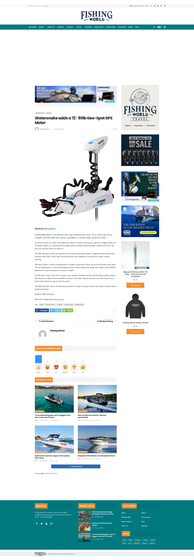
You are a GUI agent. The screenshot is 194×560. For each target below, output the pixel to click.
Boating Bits (40, 113)
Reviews (144, 526)
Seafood (144, 543)
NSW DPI (136, 543)
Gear (143, 522)
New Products (127, 522)
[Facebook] (151, 6)
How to (143, 513)
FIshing (59, 305)
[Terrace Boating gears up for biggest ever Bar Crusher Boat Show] (54, 399)
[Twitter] (154, 6)
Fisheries (138, 540)
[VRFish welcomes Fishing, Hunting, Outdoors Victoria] (84, 515)
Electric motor (50, 305)
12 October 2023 (58, 129)
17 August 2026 (98, 528)
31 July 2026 (96, 420)
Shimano (152, 543)
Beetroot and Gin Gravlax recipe (102, 524)
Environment (145, 517)
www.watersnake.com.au (54, 299)
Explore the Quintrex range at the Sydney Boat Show (52, 457)
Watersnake (79, 305)
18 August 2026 (98, 517)
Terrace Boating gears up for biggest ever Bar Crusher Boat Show (53, 416)
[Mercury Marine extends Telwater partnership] (97, 399)
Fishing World (44, 129)
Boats (49, 113)
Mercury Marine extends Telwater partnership (92, 416)
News (124, 513)
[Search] (154, 27)
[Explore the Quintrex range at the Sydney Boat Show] (54, 439)
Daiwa (130, 540)
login (42, 473)
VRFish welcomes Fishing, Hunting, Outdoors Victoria (102, 513)
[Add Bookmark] (114, 310)
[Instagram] (161, 6)
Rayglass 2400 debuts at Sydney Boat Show (96, 456)
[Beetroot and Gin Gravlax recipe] (84, 526)
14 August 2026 (54, 420)
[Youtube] (158, 6)
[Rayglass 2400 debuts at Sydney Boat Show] (97, 439)
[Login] (164, 27)
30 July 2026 (53, 461)
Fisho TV (125, 526)
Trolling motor (68, 305)
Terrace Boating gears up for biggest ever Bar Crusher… (103, 535)
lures (129, 543)
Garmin (152, 540)
